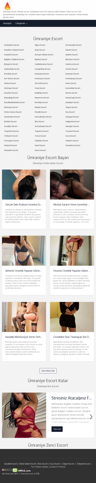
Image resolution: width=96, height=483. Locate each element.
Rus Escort (70, 112)
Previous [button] (5, 416)
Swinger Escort (72, 126)
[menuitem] (7, 23)
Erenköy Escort (10, 74)
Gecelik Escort (41, 83)
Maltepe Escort (11, 107)
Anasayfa (7, 23)
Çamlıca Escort (72, 64)
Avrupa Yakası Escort (44, 54)
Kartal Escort (71, 93)
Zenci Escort (40, 150)
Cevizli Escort (72, 69)
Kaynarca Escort (42, 97)
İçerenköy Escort (73, 88)
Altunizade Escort (74, 45)
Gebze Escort (10, 83)
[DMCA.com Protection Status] (21, 470)
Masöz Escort (41, 107)
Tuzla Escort (40, 136)
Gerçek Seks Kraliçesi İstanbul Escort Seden (28, 204)
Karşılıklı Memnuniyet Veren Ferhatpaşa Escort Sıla (32, 336)
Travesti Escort (72, 131)
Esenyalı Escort (72, 74)
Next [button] (91, 416)
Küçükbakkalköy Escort (14, 102)
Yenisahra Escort (73, 145)
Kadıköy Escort (41, 93)
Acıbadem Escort (11, 45)
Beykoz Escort (41, 59)
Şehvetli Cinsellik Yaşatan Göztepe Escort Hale (30, 270)
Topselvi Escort (42, 131)
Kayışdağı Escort (11, 97)
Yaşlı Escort (40, 145)
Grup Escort (40, 88)
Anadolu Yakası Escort (14, 50)
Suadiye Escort (10, 126)
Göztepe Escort (11, 88)
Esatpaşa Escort (42, 74)
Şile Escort (39, 121)
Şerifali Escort (10, 121)
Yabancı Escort (72, 140)
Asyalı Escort (71, 50)
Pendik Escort (41, 112)
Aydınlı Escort (72, 54)
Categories (20, 23)
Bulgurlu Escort (11, 64)
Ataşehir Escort (11, 54)
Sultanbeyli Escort (43, 126)
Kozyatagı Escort (73, 97)
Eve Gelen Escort (11, 78)
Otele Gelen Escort (13, 112)
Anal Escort (40, 50)
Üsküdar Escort (41, 140)
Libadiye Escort (72, 102)
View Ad (57, 429)
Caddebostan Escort (44, 64)
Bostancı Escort (72, 59)
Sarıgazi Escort (72, 117)
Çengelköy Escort (42, 69)
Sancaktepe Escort (43, 117)
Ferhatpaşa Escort (74, 78)
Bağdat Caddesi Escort (14, 59)
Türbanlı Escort (11, 136)
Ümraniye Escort (11, 140)
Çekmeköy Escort (12, 69)
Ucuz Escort (71, 136)
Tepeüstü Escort (11, 131)
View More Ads (48, 370)
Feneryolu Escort (42, 78)
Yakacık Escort (10, 145)
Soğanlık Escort (73, 121)
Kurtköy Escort (41, 102)
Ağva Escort (40, 45)
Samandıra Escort (12, 117)
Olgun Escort (71, 107)
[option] (48, 415)
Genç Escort (71, 83)
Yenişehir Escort (11, 150)
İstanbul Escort (11, 93)
